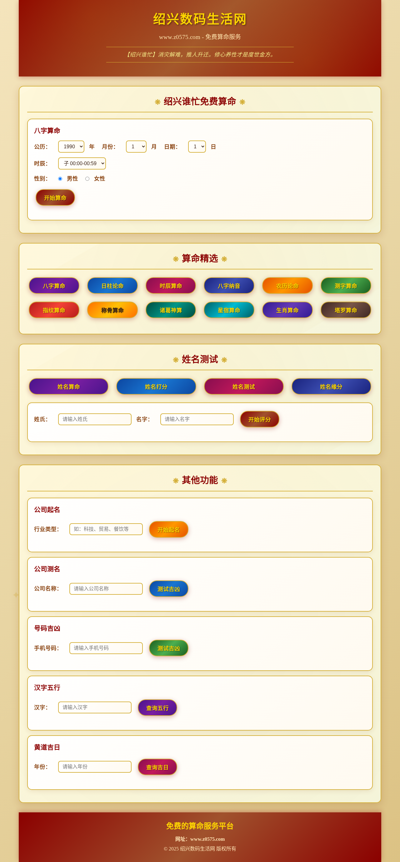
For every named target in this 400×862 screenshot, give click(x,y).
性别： (42, 178)
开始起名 (169, 530)
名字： (144, 419)
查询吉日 (157, 767)
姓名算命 (69, 387)
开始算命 (55, 198)
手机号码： (48, 648)
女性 (99, 178)
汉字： (42, 707)
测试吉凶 (169, 589)
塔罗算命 (346, 310)
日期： (172, 147)
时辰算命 (171, 286)
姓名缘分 (331, 387)
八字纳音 (229, 286)
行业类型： (48, 529)
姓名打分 (156, 387)
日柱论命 (112, 286)
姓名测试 (243, 387)
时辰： (42, 163)
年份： (42, 767)
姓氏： (42, 419)
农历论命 (287, 286)
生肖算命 (287, 310)
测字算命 (346, 286)
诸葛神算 (171, 310)
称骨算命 (112, 310)
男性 (72, 178)
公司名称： (48, 588)
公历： (42, 147)
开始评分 (259, 419)
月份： (110, 147)
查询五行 (157, 708)
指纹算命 (54, 310)
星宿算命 (229, 310)
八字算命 (54, 286)
